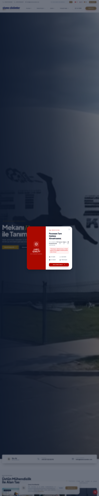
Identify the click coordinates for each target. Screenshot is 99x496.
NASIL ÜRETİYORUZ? (59, 264)
